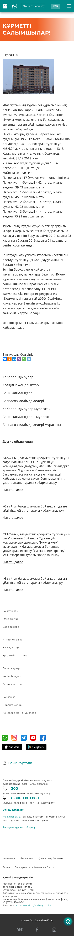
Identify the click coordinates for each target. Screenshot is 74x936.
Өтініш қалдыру (13, 809)
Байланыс (9, 697)
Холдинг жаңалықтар (21, 385)
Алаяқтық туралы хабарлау (19, 827)
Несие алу (26, 858)
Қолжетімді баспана (50, 858)
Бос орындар (11, 626)
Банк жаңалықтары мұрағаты (27, 416)
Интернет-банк (12, 639)
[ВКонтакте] (5, 359)
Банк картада (20, 763)
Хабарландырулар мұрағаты (26, 408)
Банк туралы (10, 610)
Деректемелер (12, 704)
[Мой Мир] (14, 359)
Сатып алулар (11, 668)
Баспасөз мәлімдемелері (23, 400)
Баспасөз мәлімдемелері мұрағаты (32, 424)
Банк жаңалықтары (19, 393)
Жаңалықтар (11, 618)
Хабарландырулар (18, 377)
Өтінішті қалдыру (34, 6)
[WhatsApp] (24, 359)
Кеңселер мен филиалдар (19, 712)
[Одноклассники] (9, 359)
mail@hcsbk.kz (11, 816)
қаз (55, 6)
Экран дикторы (12, 684)
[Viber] (19, 359)
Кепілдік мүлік (12, 676)
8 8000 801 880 (25, 798)
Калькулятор (11, 647)
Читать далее (13, 490)
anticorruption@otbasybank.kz (33, 905)
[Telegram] (29, 359)
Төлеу (6, 867)
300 (14, 788)
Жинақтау (9, 858)
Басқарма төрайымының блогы (35, 867)
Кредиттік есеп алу (15, 655)
